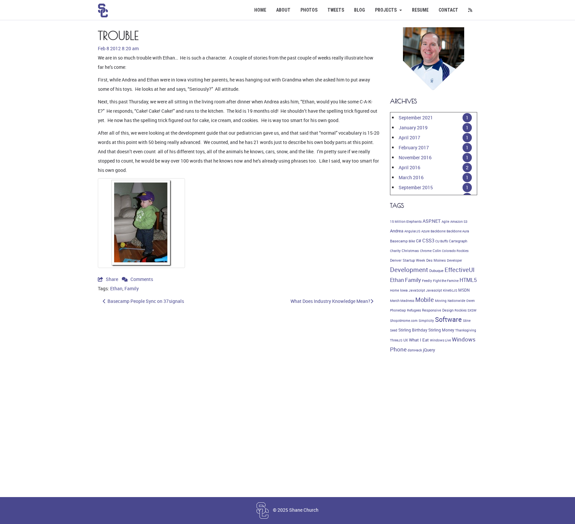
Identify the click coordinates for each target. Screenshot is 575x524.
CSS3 (428, 240)
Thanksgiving (465, 330)
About (283, 10)
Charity (395, 250)
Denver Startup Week (407, 260)
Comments (141, 279)
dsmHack (415, 350)
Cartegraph (458, 241)
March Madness (402, 300)
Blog (359, 10)
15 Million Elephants (406, 221)
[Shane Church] (103, 8)
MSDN (464, 290)
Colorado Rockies (455, 250)
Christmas (410, 250)
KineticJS (450, 290)
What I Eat (419, 340)
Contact (448, 10)
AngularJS (412, 231)
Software (448, 319)
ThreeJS (396, 340)
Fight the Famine (446, 280)
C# (418, 241)
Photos (308, 10)
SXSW (472, 310)
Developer (454, 260)
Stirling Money (441, 330)
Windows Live (440, 340)
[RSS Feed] (470, 10)
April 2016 (409, 167)
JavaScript (417, 290)
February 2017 (414, 147)
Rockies (461, 310)
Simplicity (426, 320)
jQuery (429, 350)
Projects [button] (386, 10)
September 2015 (416, 187)
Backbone (438, 231)
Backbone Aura (458, 231)
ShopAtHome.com (404, 320)
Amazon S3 (459, 221)
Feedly (427, 280)
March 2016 (411, 177)
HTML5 (468, 280)
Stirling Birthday (412, 330)
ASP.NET (432, 221)
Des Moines (436, 260)
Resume (420, 10)
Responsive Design (438, 310)
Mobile (424, 300)
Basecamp (399, 241)
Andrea (396, 231)
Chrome (426, 250)
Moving (441, 300)
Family (131, 288)
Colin (437, 250)
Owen (470, 300)
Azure (425, 231)
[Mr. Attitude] (141, 223)
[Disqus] (239, 402)
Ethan (116, 288)
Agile (445, 221)
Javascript (434, 290)
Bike (412, 241)
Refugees (414, 310)
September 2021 (416, 117)
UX (405, 340)
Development (409, 269)
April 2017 (409, 137)
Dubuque (436, 270)
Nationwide (456, 300)
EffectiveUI (460, 270)
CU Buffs (441, 241)
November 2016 (415, 157)
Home (260, 10)
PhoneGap (398, 310)
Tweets (335, 10)
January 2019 (413, 127)
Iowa (404, 290)
